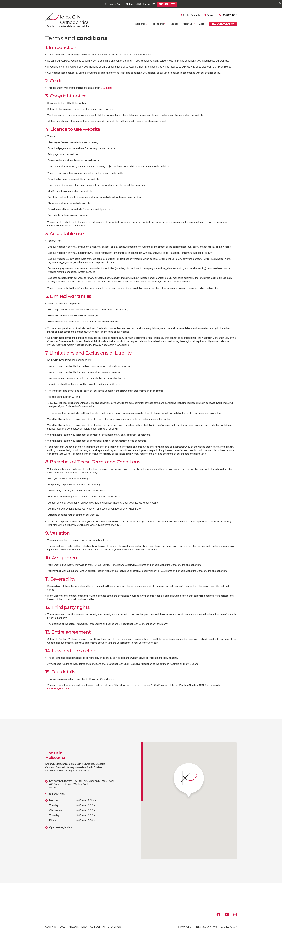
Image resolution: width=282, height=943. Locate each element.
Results (174, 23)
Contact (210, 15)
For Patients (158, 23)
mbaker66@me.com (58, 688)
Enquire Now (167, 4)
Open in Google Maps (60, 827)
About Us (187, 23)
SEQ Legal (106, 87)
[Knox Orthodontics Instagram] (235, 914)
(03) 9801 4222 (229, 15)
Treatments (139, 23)
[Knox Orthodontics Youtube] (227, 914)
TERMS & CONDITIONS (207, 927)
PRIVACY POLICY (185, 927)
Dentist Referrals (191, 15)
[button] (223, 24)
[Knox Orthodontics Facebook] (218, 914)
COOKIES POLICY (229, 927)
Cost (201, 23)
